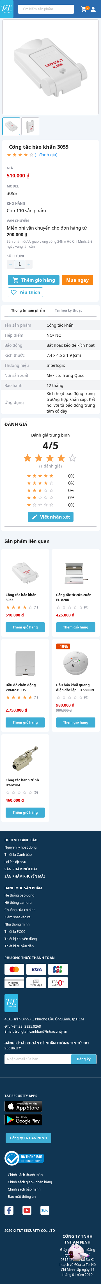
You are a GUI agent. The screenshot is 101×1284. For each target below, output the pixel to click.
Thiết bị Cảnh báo (18, 854)
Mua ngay (77, 280)
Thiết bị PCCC (15, 931)
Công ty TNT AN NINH (28, 1138)
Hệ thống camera (18, 902)
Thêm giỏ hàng (38, 280)
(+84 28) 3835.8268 (26, 1026)
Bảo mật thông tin (22, 1196)
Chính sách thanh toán (25, 1174)
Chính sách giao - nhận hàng (30, 1182)
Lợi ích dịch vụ (15, 861)
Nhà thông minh (16, 924)
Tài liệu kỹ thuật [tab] (68, 310)
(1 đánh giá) (46, 154)
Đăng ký (84, 1059)
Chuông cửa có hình (19, 909)
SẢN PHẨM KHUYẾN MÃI (24, 876)
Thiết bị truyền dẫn (19, 946)
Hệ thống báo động (19, 895)
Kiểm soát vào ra (17, 917)
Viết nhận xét (55, 517)
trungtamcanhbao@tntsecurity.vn (41, 1031)
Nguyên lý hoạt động (20, 847)
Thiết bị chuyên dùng (20, 938)
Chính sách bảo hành (24, 1189)
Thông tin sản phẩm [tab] (28, 310)
